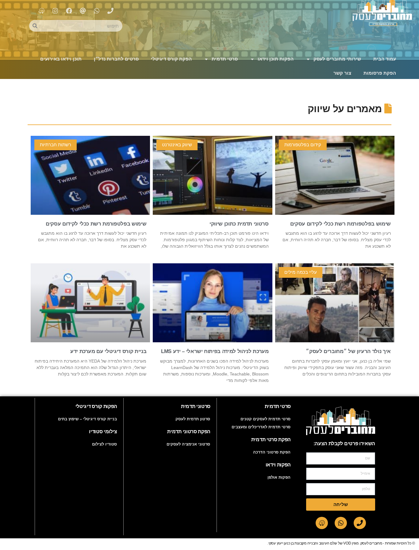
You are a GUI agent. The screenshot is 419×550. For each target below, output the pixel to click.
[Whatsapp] (341, 523)
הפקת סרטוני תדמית (188, 431)
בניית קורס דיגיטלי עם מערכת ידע (108, 351)
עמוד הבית (384, 58)
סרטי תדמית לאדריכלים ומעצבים (261, 427)
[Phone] (360, 523)
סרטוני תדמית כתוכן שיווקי (239, 224)
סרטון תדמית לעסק (192, 419)
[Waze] (322, 523)
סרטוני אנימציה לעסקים (188, 444)
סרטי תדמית (225, 58)
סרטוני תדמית (195, 406)
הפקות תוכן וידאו (276, 58)
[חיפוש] (35, 26)
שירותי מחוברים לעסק (337, 58)
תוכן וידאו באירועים (61, 58)
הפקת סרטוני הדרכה (271, 452)
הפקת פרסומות (379, 73)
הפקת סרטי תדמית (271, 439)
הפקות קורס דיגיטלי (96, 406)
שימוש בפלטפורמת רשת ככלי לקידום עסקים (340, 224)
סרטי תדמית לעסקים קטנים (265, 419)
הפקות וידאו (278, 464)
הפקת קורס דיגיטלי (171, 58)
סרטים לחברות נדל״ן (116, 58)
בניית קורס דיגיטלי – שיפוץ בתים (87, 419)
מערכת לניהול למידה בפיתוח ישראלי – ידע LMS (215, 351)
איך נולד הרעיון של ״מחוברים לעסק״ (348, 351)
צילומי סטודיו (103, 431)
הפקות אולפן (278, 477)
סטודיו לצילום (104, 444)
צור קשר (342, 73)
